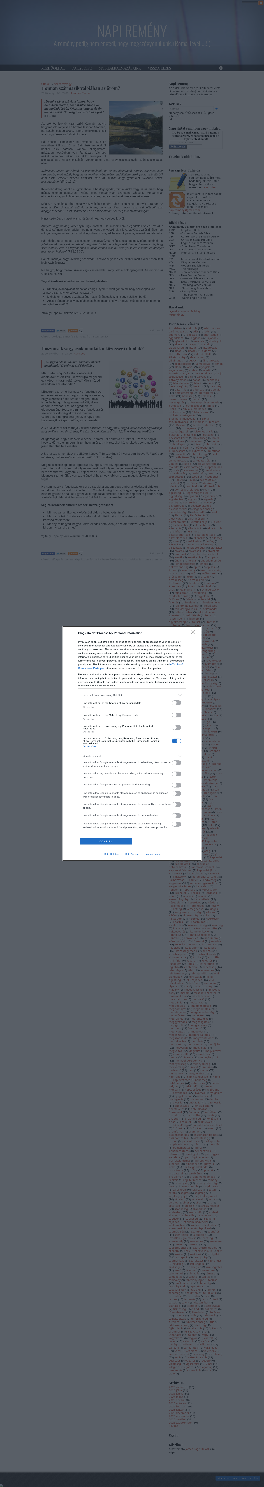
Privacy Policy (152, 854)
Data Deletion (111, 854)
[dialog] (132, 743)
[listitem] (132, 695)
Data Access (132, 854)
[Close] (194, 633)
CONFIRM (106, 841)
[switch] (176, 702)
